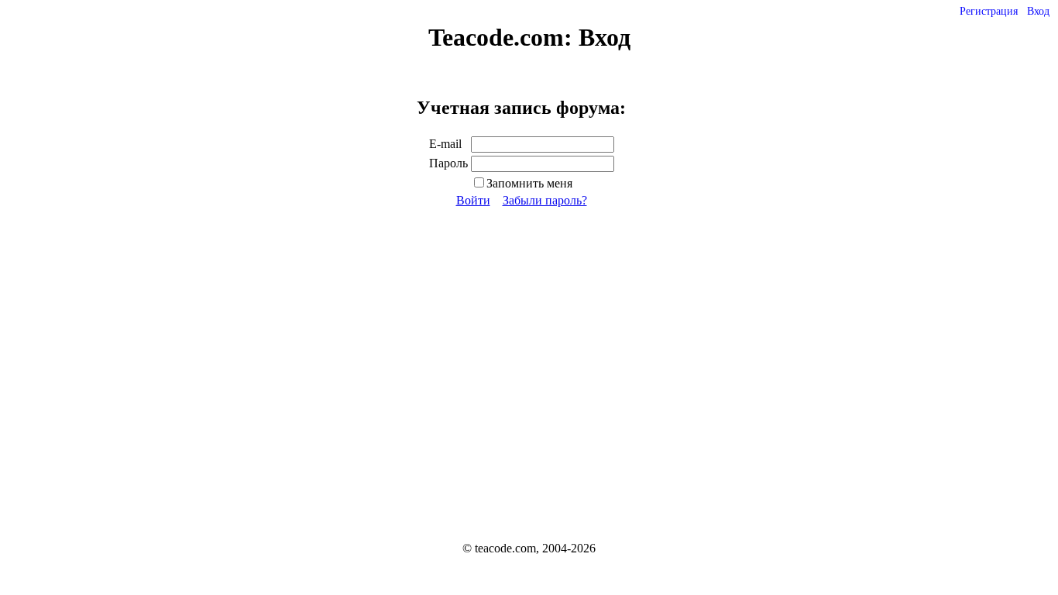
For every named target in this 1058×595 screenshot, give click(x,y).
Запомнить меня (529, 183)
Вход (1038, 11)
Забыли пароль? (545, 200)
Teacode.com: (503, 37)
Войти (473, 200)
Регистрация (989, 11)
